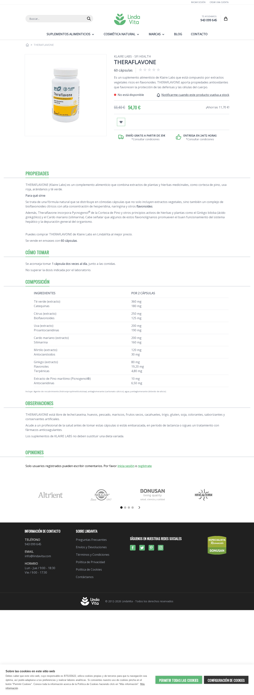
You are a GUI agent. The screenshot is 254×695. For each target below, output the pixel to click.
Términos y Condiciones (92, 555)
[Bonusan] (152, 495)
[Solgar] (101, 495)
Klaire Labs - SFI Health (132, 56)
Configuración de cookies (226, 680)
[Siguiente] (140, 507)
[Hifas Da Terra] (204, 495)
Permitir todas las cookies (178, 680)
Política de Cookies (89, 569)
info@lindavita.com (38, 556)
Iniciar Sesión (198, 2)
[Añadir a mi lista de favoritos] (121, 122)
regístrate (145, 466)
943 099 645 (208, 20)
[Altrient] (50, 495)
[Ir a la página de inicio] (27, 45)
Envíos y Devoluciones (91, 547)
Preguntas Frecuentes (91, 540)
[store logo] (127, 19)
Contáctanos (85, 577)
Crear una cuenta (219, 2)
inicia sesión (126, 466)
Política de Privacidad (90, 562)
